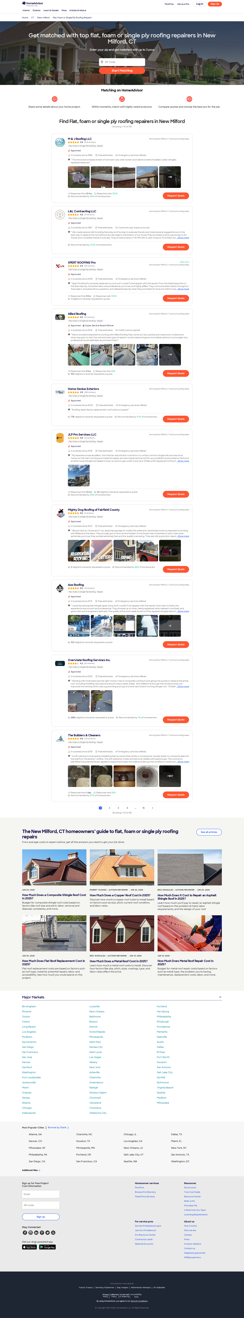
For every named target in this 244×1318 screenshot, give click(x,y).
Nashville (162, 1036)
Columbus (95, 1107)
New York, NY (179, 1147)
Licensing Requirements (196, 1214)
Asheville (94, 1072)
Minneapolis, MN (85, 1147)
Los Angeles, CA (133, 1141)
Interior (26, 10)
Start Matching (122, 70)
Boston (93, 1021)
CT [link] (32, 17)
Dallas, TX (176, 1134)
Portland (162, 1006)
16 (143, 808)
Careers (188, 1235)
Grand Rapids (97, 1031)
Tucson (26, 1016)
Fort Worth (163, 1057)
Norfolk (161, 1077)
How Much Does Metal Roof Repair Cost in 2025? (185, 962)
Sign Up (215, 3)
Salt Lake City (165, 1072)
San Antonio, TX (180, 1154)
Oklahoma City (97, 1113)
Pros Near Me (190, 1205)
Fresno (26, 1021)
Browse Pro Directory (145, 1192)
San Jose (27, 1057)
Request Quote (176, 195)
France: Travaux (86, 1287)
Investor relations (192, 1244)
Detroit (93, 1026)
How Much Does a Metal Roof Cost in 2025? (118, 961)
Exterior (37, 10)
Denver (26, 1062)
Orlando (26, 1092)
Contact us (189, 1248)
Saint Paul (95, 1042)
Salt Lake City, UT (133, 1154)
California (114, 1295)
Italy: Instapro (122, 1287)
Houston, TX (83, 1141)
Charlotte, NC (84, 1134)
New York (94, 1067)
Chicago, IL (130, 1134)
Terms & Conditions (139, 1301)
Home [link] (25, 17)
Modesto (27, 1036)
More (64, 10)
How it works (190, 1226)
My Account (190, 1187)
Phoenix (26, 1011)
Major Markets (33, 997)
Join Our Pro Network (145, 1230)
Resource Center (192, 1196)
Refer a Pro (189, 1201)
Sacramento (29, 1042)
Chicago (27, 1107)
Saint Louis (95, 1052)
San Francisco (30, 1052)
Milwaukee (163, 1102)
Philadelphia (164, 1016)
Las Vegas (95, 1057)
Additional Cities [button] (30, 1170)
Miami (25, 1087)
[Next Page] (152, 808)
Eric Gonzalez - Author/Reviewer (176, 890)
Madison (161, 1097)
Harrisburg (163, 1011)
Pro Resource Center (145, 1235)
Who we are (190, 1230)
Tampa (26, 1097)
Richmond (163, 1082)
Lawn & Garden (51, 10)
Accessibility (136, 1295)
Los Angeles (29, 1031)
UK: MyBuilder (159, 1287)
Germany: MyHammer (104, 1287)
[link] (122, 142)
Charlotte (95, 1077)
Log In (199, 3)
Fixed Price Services (145, 1196)
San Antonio (164, 1067)
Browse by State (57, 1127)
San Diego (28, 1047)
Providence (163, 1026)
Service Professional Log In (148, 1226)
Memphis (162, 1031)
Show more (183, 237)
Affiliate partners (192, 1257)
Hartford (27, 1067)
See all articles (209, 832)
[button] (79, 177)
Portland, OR (83, 1154)
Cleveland (95, 1102)
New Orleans (96, 1011)
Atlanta (26, 1102)
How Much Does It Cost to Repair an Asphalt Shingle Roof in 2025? (187, 897)
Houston (162, 1062)
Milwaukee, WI (37, 1147)
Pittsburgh (163, 1021)
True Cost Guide (192, 1192)
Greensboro (96, 1082)
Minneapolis (96, 1036)
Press (186, 1239)
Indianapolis (29, 1113)
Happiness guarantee (194, 1253)
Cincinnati (95, 1097)
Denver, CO (35, 1141)
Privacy (106, 1295)
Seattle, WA (130, 1161)
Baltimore (95, 1016)
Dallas (160, 1047)
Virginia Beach (165, 1087)
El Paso (161, 1052)
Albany (93, 1062)
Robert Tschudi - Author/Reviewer (109, 890)
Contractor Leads (144, 1239)
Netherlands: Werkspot (141, 1287)
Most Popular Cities (33, 1127)
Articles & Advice (77, 10)
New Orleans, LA (133, 1147)
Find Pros (139, 1187)
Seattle (161, 1092)
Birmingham (29, 1006)
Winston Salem (98, 1092)
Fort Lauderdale (31, 1077)
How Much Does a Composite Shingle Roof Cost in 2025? (54, 896)
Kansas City (96, 1047)
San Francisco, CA (86, 1161)
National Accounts (144, 1244)
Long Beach (29, 1026)
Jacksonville (29, 1082)
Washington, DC (180, 1161)
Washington (29, 1072)
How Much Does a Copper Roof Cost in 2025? (120, 895)
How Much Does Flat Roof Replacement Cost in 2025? (53, 962)
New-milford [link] (43, 17)
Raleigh (93, 1087)
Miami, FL (176, 1141)
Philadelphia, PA (38, 1154)
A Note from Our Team (195, 1210)
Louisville (94, 1006)
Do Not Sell (124, 1295)
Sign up (41, 1216)
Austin (160, 1042)
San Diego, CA (37, 1161)
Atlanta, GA (35, 1134)
